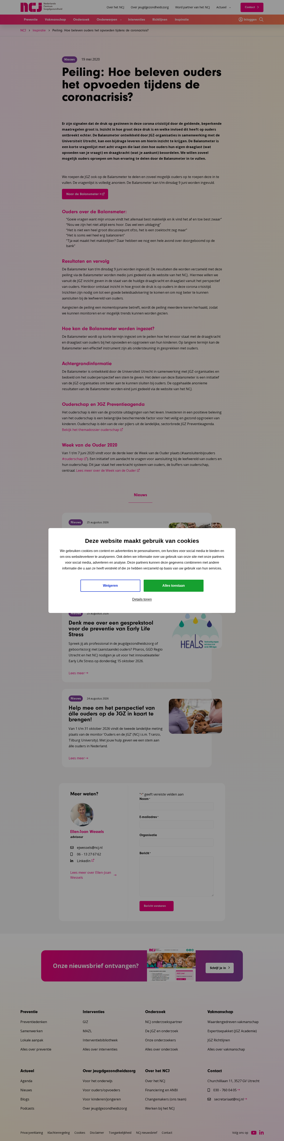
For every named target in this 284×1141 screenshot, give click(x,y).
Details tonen (142, 599)
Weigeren (110, 585)
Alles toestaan (173, 585)
